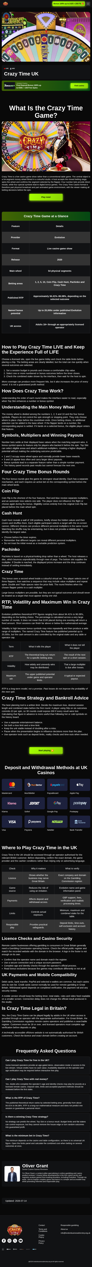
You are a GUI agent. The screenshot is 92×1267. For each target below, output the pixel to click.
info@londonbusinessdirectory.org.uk (75, 1233)
